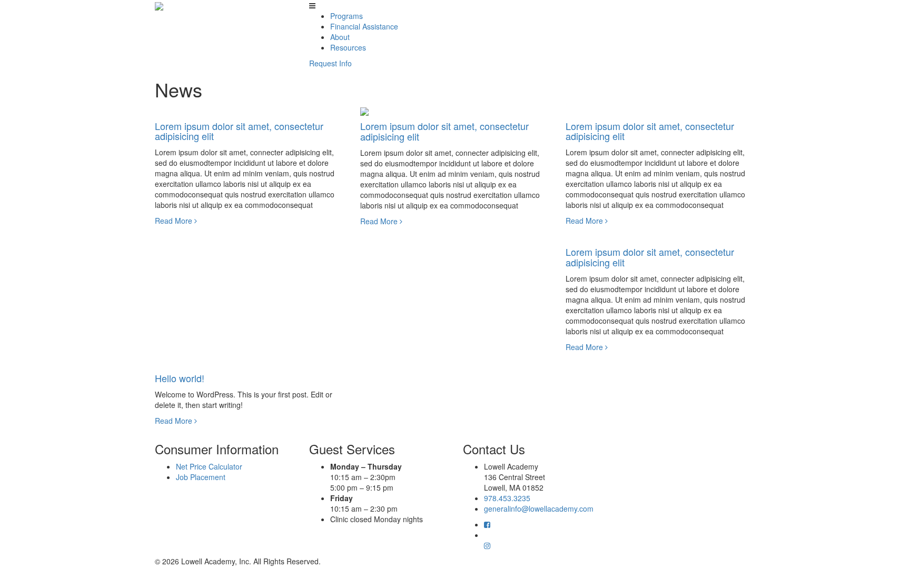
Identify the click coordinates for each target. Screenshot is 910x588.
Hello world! (179, 378)
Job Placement (200, 477)
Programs (346, 16)
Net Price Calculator (209, 466)
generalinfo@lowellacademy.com (539, 508)
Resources (348, 47)
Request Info (330, 63)
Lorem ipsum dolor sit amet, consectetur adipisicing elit (239, 131)
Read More (174, 220)
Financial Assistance (364, 26)
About (340, 37)
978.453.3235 (507, 498)
